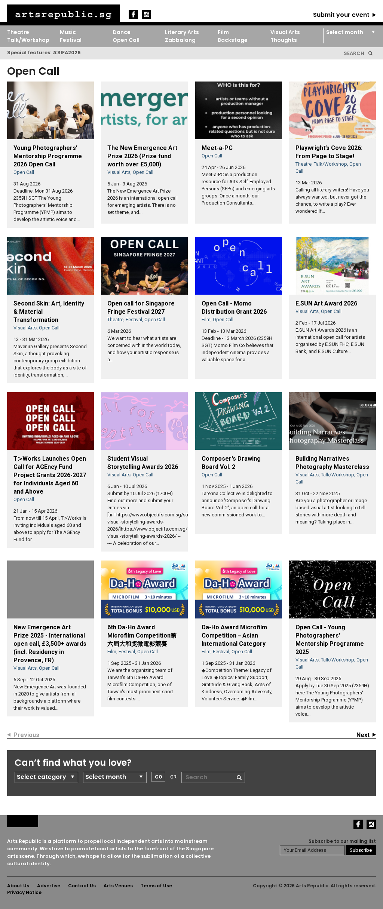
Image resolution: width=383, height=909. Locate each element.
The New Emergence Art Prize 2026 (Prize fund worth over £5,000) (142, 156)
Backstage (233, 40)
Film (223, 32)
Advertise (48, 885)
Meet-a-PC (217, 147)
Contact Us (82, 885)
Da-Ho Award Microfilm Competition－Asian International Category (234, 635)
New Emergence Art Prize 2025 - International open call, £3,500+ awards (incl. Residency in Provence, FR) (49, 644)
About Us (18, 885)
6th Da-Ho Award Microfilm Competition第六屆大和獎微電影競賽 (142, 635)
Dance (122, 32)
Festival (71, 40)
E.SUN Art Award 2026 (326, 303)
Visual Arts (285, 32)
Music (68, 32)
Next (363, 734)
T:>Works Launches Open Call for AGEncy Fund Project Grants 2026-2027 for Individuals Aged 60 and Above (49, 475)
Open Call (126, 40)
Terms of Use (156, 885)
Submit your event (341, 14)
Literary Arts (182, 32)
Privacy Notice (24, 892)
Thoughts (283, 40)
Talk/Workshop (28, 40)
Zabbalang (180, 40)
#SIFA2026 (66, 52)
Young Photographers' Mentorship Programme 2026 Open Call (47, 156)
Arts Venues (118, 885)
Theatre (18, 32)
